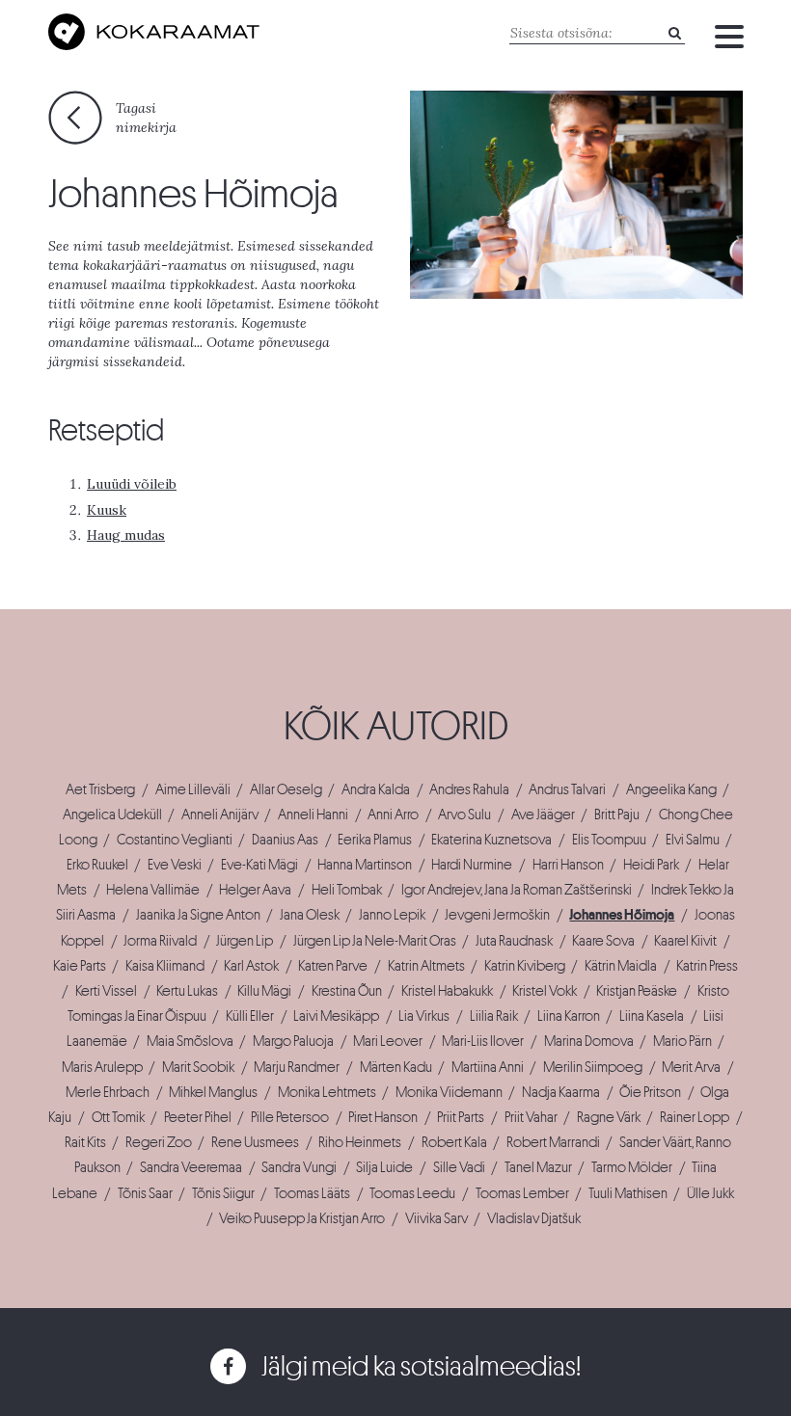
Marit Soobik (198, 1067)
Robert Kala (454, 1142)
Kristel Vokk (544, 991)
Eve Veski (175, 864)
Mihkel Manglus (213, 1092)
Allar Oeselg (286, 789)
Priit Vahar (531, 1117)
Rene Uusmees (255, 1142)
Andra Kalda (375, 789)
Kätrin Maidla (621, 966)
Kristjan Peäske (636, 991)
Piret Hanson (383, 1117)
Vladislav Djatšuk (534, 1218)
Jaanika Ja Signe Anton (198, 914)
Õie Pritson (650, 1092)
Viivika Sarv (436, 1218)
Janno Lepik (392, 914)
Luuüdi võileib (132, 484)
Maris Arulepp (102, 1067)
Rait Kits (85, 1142)
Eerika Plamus (375, 839)
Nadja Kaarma (561, 1092)
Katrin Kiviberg (524, 966)
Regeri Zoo (158, 1142)
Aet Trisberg (100, 789)
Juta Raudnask (514, 940)
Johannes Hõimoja (621, 914)
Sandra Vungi (299, 1167)
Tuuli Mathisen (628, 1193)
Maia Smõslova (190, 1041)
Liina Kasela (651, 1016)
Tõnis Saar (145, 1193)
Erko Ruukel (97, 864)
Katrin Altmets (426, 966)
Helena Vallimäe (153, 889)
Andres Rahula (469, 789)
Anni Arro (393, 814)
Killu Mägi (264, 991)
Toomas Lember (522, 1193)
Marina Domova (589, 1041)
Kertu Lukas (187, 991)
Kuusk (106, 510)
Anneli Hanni (313, 814)
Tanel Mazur (538, 1167)
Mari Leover (388, 1041)
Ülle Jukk (710, 1193)
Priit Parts (460, 1117)
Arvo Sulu (464, 814)
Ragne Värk (609, 1117)
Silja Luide (384, 1167)
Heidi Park (651, 864)
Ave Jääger (543, 814)
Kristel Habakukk (447, 991)
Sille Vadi (459, 1167)
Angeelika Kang (671, 789)
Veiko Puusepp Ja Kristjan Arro (302, 1218)
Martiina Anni (487, 1067)
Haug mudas (126, 535)
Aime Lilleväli (193, 789)
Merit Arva (691, 1067)
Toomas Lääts (312, 1193)
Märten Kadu (396, 1067)
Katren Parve (333, 966)
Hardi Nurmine (471, 864)
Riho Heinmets (359, 1142)
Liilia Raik (494, 1016)
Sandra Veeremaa (191, 1167)
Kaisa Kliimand (165, 966)
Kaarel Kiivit (685, 940)
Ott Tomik (118, 1117)
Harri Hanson (568, 864)
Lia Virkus (424, 1016)
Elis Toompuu (609, 839)
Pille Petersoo (290, 1117)
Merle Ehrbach (108, 1092)
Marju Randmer (297, 1067)
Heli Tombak (347, 889)
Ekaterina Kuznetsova (491, 839)
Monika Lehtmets (327, 1092)
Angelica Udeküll (112, 814)
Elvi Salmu (693, 839)
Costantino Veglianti (174, 839)
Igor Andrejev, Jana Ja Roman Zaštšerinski (516, 889)
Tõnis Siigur (223, 1193)
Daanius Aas (285, 839)
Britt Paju (617, 814)
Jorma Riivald (160, 940)
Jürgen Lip (244, 940)
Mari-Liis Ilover (483, 1041)
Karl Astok (251, 966)
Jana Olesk (310, 914)
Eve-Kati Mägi (259, 864)
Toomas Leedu (412, 1193)
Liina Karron (568, 1016)
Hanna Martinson (364, 864)
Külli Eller (250, 1016)
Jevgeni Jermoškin (497, 914)
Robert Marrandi (553, 1142)
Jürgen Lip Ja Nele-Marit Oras (374, 940)
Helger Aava (255, 889)
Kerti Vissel (106, 991)
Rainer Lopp (694, 1117)
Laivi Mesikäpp (336, 1016)
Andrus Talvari (567, 789)
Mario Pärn (682, 1041)
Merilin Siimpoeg (592, 1067)
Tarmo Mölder (631, 1167)
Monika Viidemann (449, 1092)
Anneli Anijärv (220, 814)
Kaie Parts (79, 966)
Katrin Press (707, 966)
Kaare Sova (603, 940)
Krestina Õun (347, 991)
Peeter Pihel (198, 1117)
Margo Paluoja (293, 1041)
